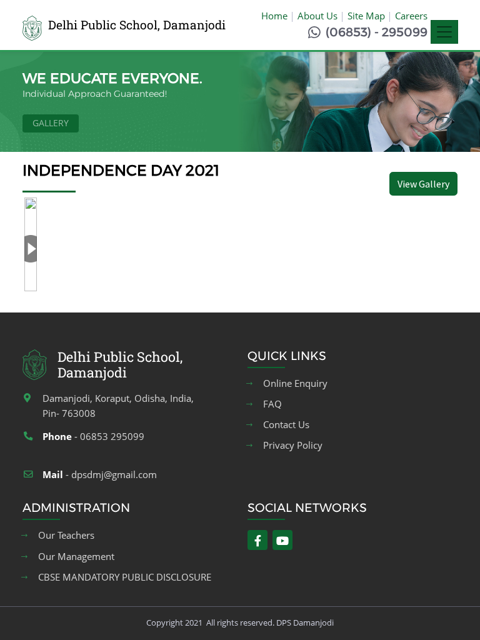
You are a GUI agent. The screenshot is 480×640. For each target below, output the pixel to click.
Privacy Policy (292, 445)
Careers (411, 15)
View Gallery (423, 184)
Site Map (366, 15)
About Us (318, 15)
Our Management (76, 556)
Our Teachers (66, 535)
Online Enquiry (295, 383)
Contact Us (286, 424)
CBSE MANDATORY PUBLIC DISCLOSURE (124, 577)
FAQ (272, 404)
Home (274, 15)
